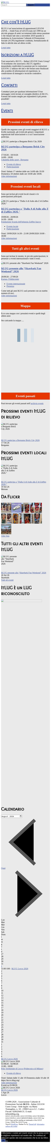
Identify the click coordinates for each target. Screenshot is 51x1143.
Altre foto (5, 536)
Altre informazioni (9, 176)
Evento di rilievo (14, 164)
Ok (3, 1140)
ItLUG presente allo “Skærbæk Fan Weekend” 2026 (23, 573)
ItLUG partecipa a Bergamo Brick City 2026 (20, 440)
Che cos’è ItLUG (16, 21)
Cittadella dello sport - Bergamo (14, 160)
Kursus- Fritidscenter (10, 279)
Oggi (3, 868)
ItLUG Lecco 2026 (20, 968)
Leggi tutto (5, 47)
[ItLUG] (5, 2)
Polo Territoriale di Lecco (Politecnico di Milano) (22, 1069)
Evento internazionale (16, 284)
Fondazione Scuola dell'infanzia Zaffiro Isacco (21, 222)
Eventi (7, 110)
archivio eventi (37, 403)
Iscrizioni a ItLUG (17, 54)
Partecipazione (13, 167)
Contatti (9, 85)
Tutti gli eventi (7, 580)
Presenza (10, 286)
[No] (7, 1141)
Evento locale (12, 226)
